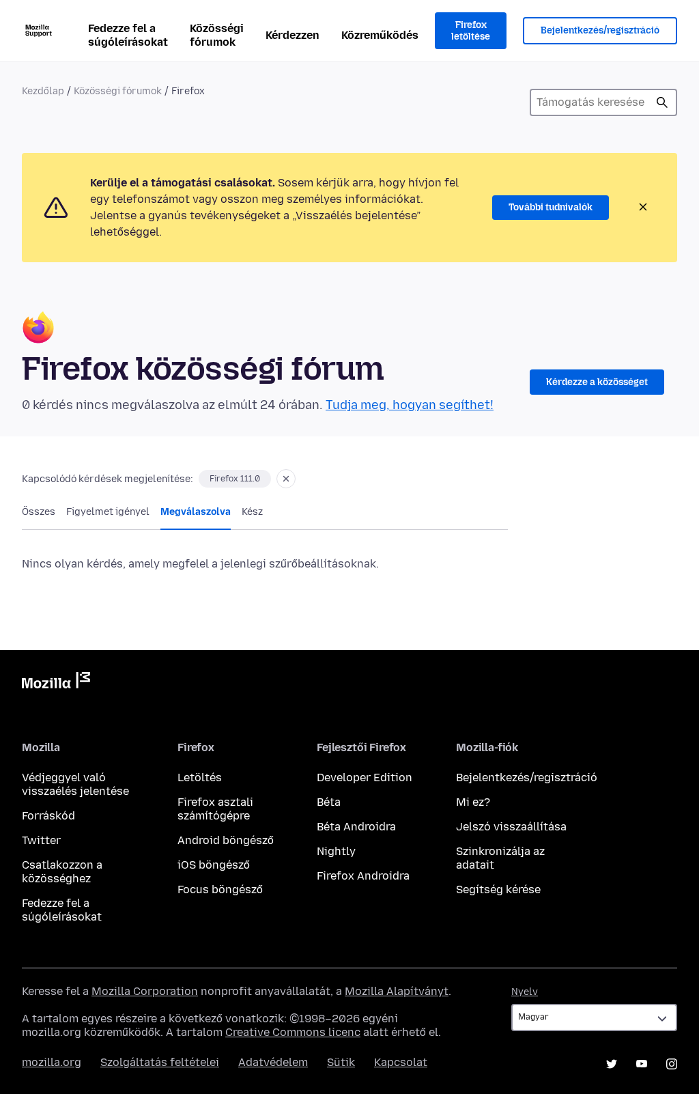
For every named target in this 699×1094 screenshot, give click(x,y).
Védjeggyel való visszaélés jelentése (75, 784)
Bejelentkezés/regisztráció (600, 30)
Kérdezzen (292, 35)
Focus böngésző (220, 889)
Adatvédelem (273, 1062)
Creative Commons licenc (292, 1032)
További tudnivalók (551, 207)
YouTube (641, 1063)
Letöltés (199, 777)
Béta (329, 802)
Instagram (671, 1063)
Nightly (336, 851)
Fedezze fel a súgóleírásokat (128, 35)
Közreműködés (379, 35)
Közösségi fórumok (217, 35)
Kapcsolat (400, 1062)
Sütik (341, 1062)
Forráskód (48, 815)
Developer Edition (364, 777)
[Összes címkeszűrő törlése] (286, 478)
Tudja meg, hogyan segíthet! (410, 404)
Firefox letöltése (470, 31)
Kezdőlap (43, 91)
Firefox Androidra (363, 875)
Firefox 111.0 (235, 478)
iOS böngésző (213, 864)
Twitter (41, 840)
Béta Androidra (356, 826)
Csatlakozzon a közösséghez (62, 871)
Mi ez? (473, 802)
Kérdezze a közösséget (597, 382)
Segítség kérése (498, 889)
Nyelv (524, 992)
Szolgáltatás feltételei (159, 1062)
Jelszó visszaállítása (511, 826)
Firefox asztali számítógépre (215, 809)
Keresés (662, 102)
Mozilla (56, 683)
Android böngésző (225, 840)
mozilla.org (51, 1062)
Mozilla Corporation (144, 991)
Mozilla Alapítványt (396, 991)
